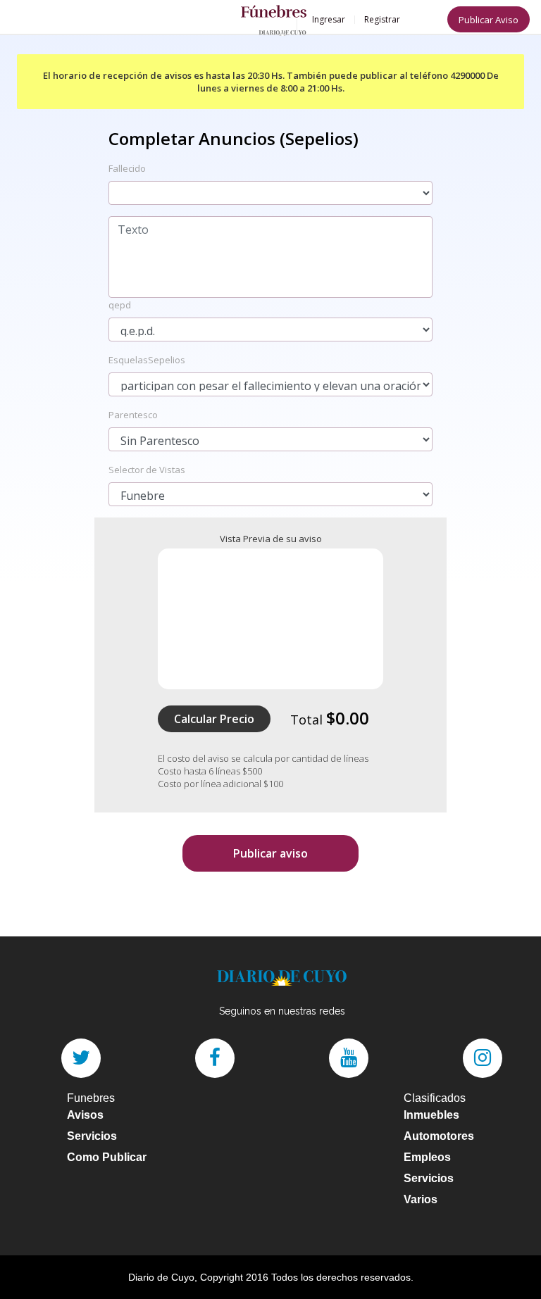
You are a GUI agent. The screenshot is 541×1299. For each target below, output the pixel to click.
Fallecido (127, 168)
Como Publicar (107, 1157)
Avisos (85, 1115)
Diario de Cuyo (161, 1277)
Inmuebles (431, 1115)
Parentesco (133, 414)
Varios (420, 1199)
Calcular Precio (214, 719)
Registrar (382, 19)
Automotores (439, 1136)
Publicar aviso (270, 853)
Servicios (92, 1136)
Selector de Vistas (146, 469)
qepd (119, 305)
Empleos (427, 1157)
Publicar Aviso (488, 19)
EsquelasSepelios (146, 359)
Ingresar (328, 19)
